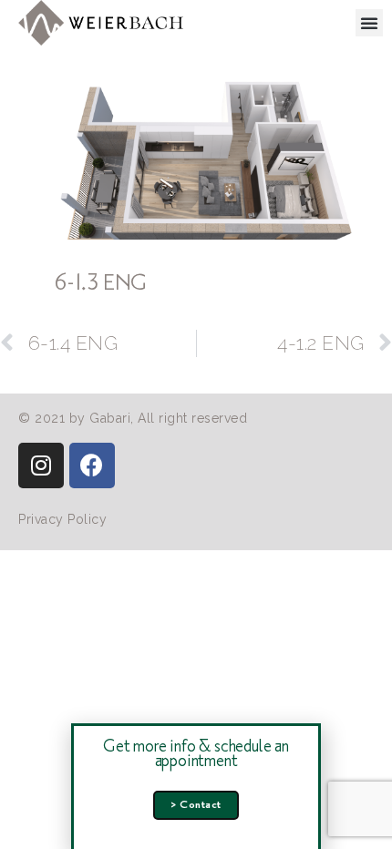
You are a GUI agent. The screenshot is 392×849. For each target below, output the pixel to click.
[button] (370, 22)
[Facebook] (92, 465)
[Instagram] (41, 465)
